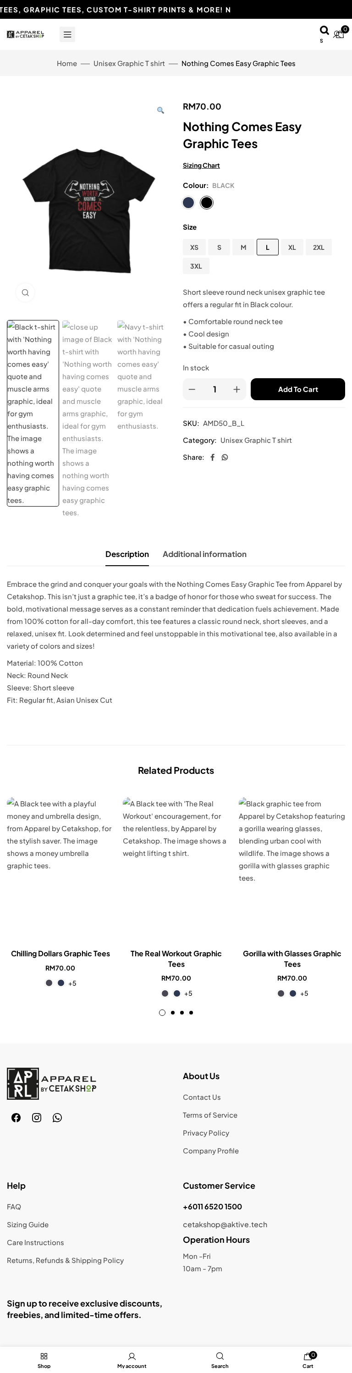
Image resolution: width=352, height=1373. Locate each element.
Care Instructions (35, 1242)
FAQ (14, 1206)
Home (67, 63)
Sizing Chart (201, 165)
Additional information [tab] (205, 554)
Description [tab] (127, 554)
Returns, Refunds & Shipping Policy (65, 1260)
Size (190, 226)
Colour (194, 185)
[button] (161, 110)
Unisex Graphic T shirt (129, 63)
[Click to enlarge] (25, 292)
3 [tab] (182, 1013)
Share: (193, 456)
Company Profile (211, 1150)
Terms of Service (210, 1114)
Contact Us (202, 1096)
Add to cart (298, 389)
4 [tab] (191, 1013)
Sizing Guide (28, 1224)
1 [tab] (162, 1012)
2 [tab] (173, 1013)
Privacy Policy (206, 1132)
